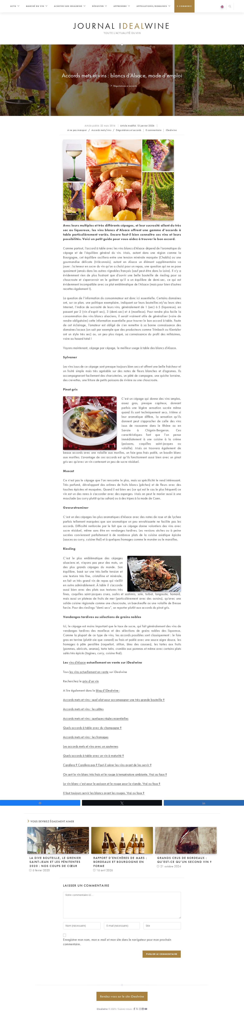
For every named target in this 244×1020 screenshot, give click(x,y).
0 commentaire (154, 130)
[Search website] (229, 6)
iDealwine (171, 130)
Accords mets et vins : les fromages (85, 737)
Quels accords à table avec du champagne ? (92, 728)
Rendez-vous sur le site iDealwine (122, 996)
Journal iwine (122, 26)
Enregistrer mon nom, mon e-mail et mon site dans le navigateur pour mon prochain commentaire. (117, 941)
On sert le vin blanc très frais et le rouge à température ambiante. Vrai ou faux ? (115, 774)
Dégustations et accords (125, 85)
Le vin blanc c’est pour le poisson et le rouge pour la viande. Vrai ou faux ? (111, 784)
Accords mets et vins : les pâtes (83, 709)
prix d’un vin (91, 681)
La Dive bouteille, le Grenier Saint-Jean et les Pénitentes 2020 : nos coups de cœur (55, 862)
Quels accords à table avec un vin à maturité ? (93, 756)
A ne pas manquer (77, 130)
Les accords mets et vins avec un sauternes (90, 746)
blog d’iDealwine (107, 690)
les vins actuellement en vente (89, 672)
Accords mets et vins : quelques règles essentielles (95, 718)
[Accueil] (108, 85)
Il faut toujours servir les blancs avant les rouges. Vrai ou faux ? (104, 793)
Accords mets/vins (101, 130)
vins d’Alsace (77, 662)
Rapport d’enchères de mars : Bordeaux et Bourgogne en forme (120, 862)
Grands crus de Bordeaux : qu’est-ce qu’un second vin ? (184, 860)
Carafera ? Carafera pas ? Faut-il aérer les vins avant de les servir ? (107, 765)
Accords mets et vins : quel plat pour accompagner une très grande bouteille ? (114, 700)
